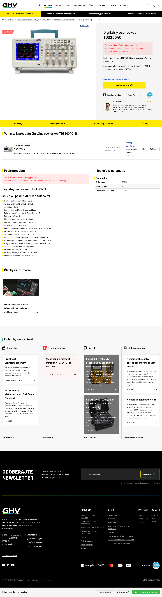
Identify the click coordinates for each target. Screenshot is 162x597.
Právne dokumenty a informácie (120, 536)
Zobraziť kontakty (9, 555)
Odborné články (137, 347)
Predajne (141, 522)
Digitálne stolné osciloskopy (116, 51)
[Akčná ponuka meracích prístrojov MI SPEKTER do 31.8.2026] (60, 366)
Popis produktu (57, 123)
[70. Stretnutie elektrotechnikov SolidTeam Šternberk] (20, 405)
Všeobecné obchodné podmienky (121, 539)
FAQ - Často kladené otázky (119, 543)
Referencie (112, 532)
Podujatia (12, 347)
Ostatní (155, 510)
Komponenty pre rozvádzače (101, 13)
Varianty (18, 123)
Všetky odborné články (133, 437)
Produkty (48, 5)
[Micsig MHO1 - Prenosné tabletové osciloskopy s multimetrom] (21, 295)
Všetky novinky (90, 437)
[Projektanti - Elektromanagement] (20, 369)
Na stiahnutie (79, 5)
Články (91, 5)
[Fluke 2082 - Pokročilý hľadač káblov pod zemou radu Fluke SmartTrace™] (101, 374)
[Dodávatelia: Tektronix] (84, 26)
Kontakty (123, 5)
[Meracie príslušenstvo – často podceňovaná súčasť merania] (142, 374)
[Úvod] (39, 5)
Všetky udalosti (8, 437)
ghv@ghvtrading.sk (34, 538)
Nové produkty (87, 544)
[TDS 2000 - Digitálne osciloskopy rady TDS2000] (44, 52)
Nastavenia (105, 592)
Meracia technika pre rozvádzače (89, 532)
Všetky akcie (48, 437)
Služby (58, 5)
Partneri (102, 5)
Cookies (154, 515)
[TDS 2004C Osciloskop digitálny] (8, 149)
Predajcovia (143, 519)
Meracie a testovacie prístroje (20, 13)
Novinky (92, 347)
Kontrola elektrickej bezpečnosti (61, 13)
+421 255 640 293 (33, 535)
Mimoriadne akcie (57, 347)
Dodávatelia (143, 515)
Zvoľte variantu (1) (124, 85)
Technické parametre (103, 123)
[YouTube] (12, 565)
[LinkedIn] (8, 565)
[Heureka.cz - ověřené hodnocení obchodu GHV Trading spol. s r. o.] (150, 95)
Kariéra (113, 5)
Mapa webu (153, 520)
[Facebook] (3, 565)
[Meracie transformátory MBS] (142, 410)
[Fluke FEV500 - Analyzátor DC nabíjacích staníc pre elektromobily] (101, 414)
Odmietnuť (123, 592)
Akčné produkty (87, 541)
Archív (83, 548)
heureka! (146, 565)
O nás (67, 5)
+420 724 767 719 (145, 102)
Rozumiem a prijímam (146, 592)
